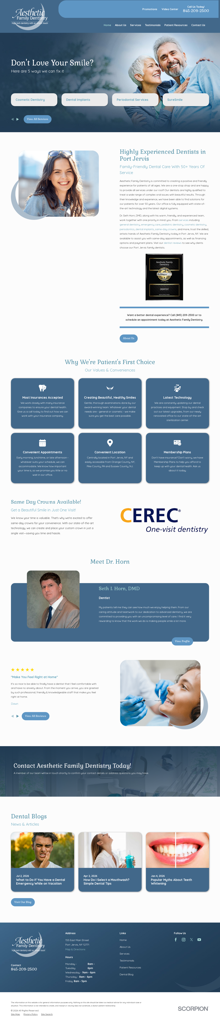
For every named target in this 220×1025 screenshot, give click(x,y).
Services (124, 953)
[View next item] (17, 119)
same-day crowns (166, 229)
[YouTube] (199, 939)
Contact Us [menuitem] (198, 25)
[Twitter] (191, 939)
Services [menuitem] (135, 25)
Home (123, 940)
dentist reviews (173, 242)
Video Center (170, 9)
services (184, 220)
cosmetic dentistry (195, 224)
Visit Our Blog (22, 902)
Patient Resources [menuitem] (175, 25)
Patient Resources (130, 967)
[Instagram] (183, 939)
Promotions (149, 9)
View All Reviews (35, 716)
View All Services (37, 119)
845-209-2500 (196, 10)
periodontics (127, 229)
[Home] (30, 16)
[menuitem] (15, 1014)
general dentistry (130, 224)
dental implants (145, 229)
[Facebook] (175, 939)
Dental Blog (126, 974)
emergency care (150, 224)
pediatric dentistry (172, 224)
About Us (128, 338)
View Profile (182, 641)
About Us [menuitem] (120, 25)
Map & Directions (75, 949)
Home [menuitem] (107, 25)
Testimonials (127, 960)
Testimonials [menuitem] (153, 25)
